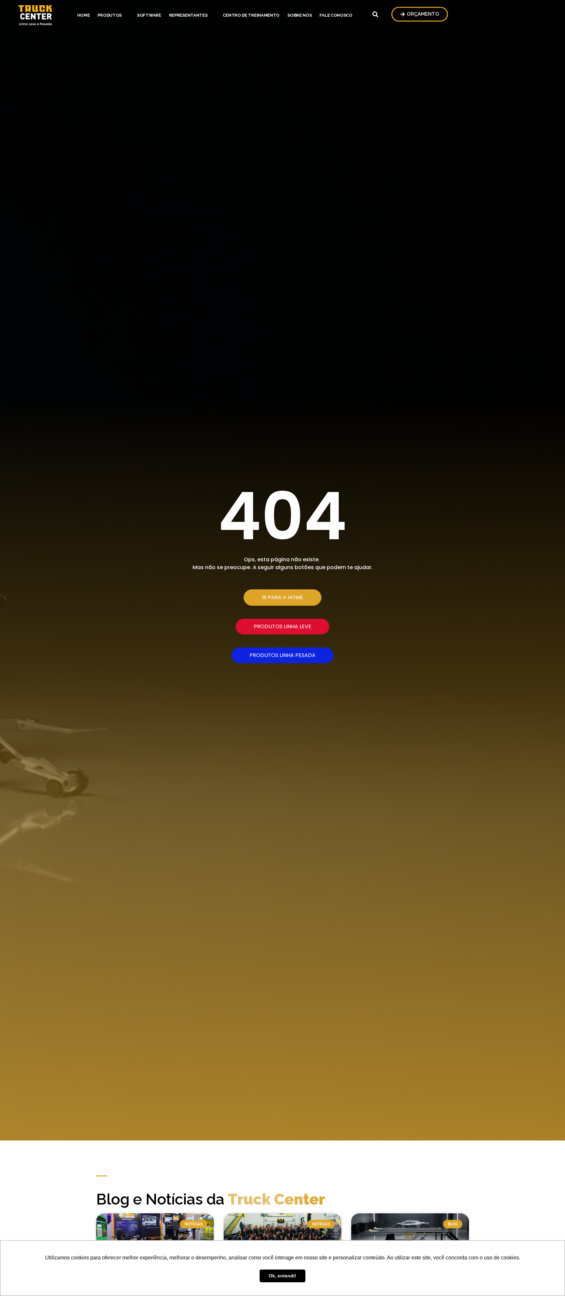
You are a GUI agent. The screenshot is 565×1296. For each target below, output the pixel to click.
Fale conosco (335, 15)
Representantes (188, 15)
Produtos (109, 15)
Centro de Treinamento (251, 15)
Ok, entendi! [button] (282, 1275)
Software (149, 15)
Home (83, 15)
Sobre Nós (299, 15)
